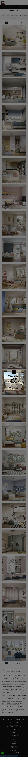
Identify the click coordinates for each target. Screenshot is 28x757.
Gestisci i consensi (14, 756)
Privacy (2, 756)
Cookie (6, 756)
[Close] (26, 368)
